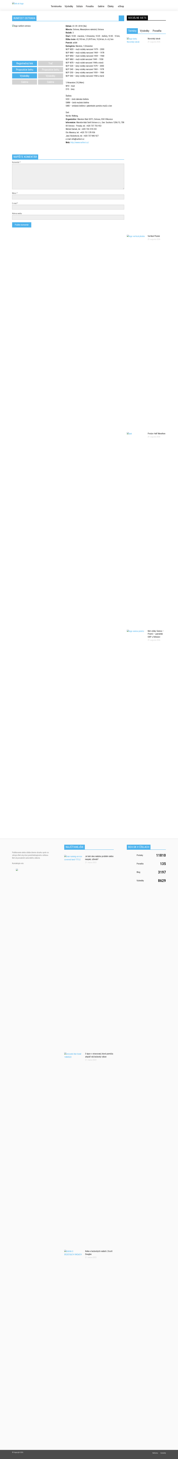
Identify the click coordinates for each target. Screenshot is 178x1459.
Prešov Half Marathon (156, 433)
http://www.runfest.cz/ (79, 142)
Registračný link (24, 63)
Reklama (155, 1453)
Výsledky (69, 6)
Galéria (24, 82)
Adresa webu (17, 213)
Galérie (101, 6)
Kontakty (163, 1453)
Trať (50, 63)
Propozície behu (24, 69)
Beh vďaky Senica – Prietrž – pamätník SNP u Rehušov (156, 634)
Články (111, 6)
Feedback (174, 668)
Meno (15, 193)
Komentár (16, 162)
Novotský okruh (154, 38)
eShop (121, 6)
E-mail (15, 203)
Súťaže (79, 6)
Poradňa (90, 6)
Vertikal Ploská (154, 236)
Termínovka (56, 6)
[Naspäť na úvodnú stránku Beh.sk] (25, 2)
